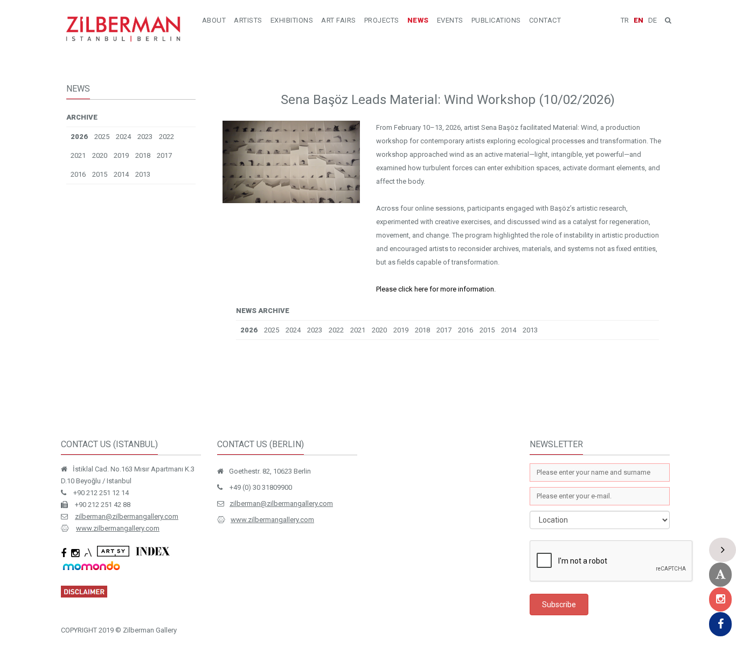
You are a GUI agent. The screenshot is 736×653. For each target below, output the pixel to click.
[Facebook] (720, 624)
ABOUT (214, 20)
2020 (99, 155)
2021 (78, 155)
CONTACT (545, 20)
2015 (99, 174)
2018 (142, 155)
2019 (121, 155)
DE (652, 20)
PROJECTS (381, 20)
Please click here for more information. (436, 289)
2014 (121, 174)
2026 (79, 137)
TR (625, 20)
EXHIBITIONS (292, 20)
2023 (144, 137)
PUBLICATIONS (496, 20)
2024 (123, 137)
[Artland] (720, 574)
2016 (78, 174)
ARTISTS (248, 20)
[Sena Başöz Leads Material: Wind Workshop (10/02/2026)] (291, 201)
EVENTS (450, 20)
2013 (142, 174)
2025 (101, 137)
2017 (164, 155)
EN (638, 20)
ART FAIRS (338, 20)
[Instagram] (720, 599)
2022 (166, 137)
